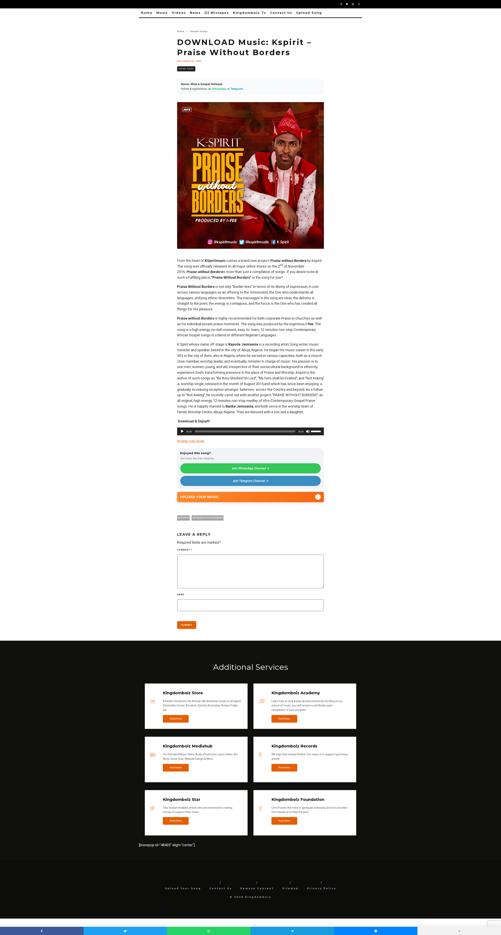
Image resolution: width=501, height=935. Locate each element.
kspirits (184, 517)
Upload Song (309, 13)
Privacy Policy (321, 888)
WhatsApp (219, 89)
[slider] (316, 431)
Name (180, 595)
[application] (250, 431)
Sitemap (290, 888)
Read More (176, 718)
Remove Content (257, 888)
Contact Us (281, 13)
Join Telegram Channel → (250, 481)
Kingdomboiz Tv (249, 13)
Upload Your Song (183, 888)
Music (162, 13)
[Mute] (308, 431)
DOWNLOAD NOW (190, 441)
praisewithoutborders (208, 517)
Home (146, 13)
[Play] (182, 431)
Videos (179, 13)
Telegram (237, 89)
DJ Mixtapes (217, 13)
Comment (184, 550)
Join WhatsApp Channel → (250, 468)
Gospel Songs (186, 69)
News (195, 13)
